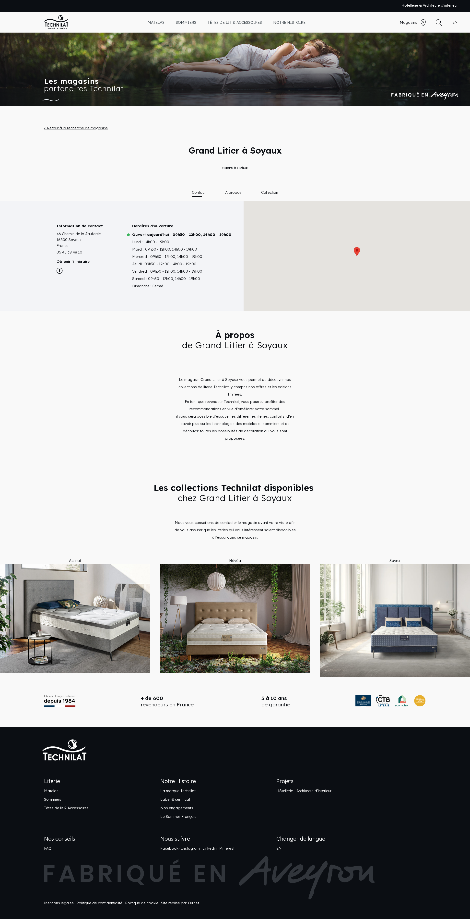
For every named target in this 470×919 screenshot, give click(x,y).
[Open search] (439, 22)
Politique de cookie (141, 903)
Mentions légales (59, 903)
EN (455, 22)
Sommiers (52, 799)
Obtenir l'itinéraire (73, 261)
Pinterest (227, 848)
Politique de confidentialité (99, 903)
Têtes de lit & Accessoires (66, 808)
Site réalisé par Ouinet (180, 903)
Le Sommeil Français (178, 816)
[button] (13, 617)
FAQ (47, 848)
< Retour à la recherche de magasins (76, 128)
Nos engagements (176, 808)
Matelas (51, 790)
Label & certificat (175, 799)
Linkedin (209, 848)
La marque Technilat (178, 790)
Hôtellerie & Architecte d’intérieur (429, 5)
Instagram (190, 848)
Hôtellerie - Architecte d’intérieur (303, 790)
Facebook (169, 848)
